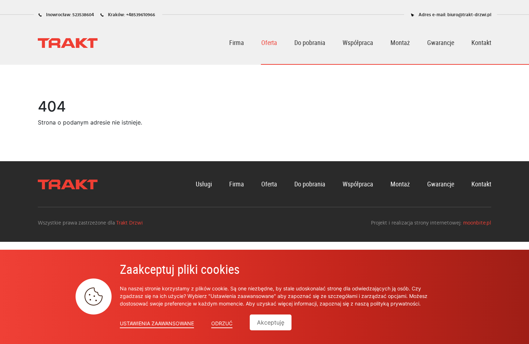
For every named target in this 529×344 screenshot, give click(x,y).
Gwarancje (440, 42)
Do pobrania (309, 42)
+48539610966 (140, 15)
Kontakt (481, 42)
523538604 (83, 15)
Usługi (204, 184)
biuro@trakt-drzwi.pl (469, 15)
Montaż (400, 42)
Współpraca (358, 42)
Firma (236, 42)
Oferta (269, 42)
